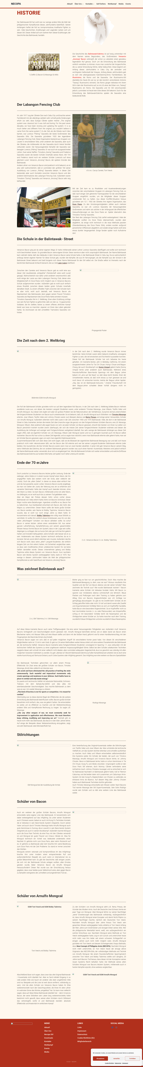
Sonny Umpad (104, 367)
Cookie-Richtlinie (109, 1063)
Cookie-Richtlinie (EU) (86, 1038)
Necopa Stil (48, 1034)
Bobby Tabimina (43, 515)
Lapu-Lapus (62, 263)
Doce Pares (77, 204)
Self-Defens (101, 4)
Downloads (48, 1038)
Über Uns (47, 1031)
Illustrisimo (76, 77)
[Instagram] (116, 1027)
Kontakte (47, 1041)
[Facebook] (112, 1027)
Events (128, 4)
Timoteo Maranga (119, 414)
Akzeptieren (100, 1058)
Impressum (125, 1063)
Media (121, 4)
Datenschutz (118, 1063)
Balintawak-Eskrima (96, 54)
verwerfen (116, 1058)
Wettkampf (112, 4)
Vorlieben (132, 1058)
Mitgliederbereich (84, 1041)
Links (79, 1027)
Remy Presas (91, 417)
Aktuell (70, 4)
